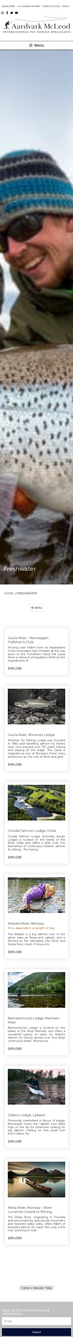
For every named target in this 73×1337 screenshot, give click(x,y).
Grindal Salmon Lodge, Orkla (32, 831)
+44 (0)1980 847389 (28, 6)
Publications (51, 6)
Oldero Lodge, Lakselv (26, 1115)
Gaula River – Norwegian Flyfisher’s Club (28, 640)
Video (66, 6)
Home (9, 593)
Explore (15, 668)
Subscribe (8, 6)
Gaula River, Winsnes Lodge (31, 735)
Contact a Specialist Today (36, 1287)
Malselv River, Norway (26, 923)
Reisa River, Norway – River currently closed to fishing (30, 1209)
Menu (38, 45)
